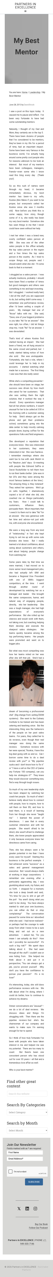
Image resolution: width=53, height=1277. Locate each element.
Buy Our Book (41, 1224)
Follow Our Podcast (38, 1227)
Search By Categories (26, 1104)
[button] (19, 1209)
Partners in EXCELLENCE (25, 5)
